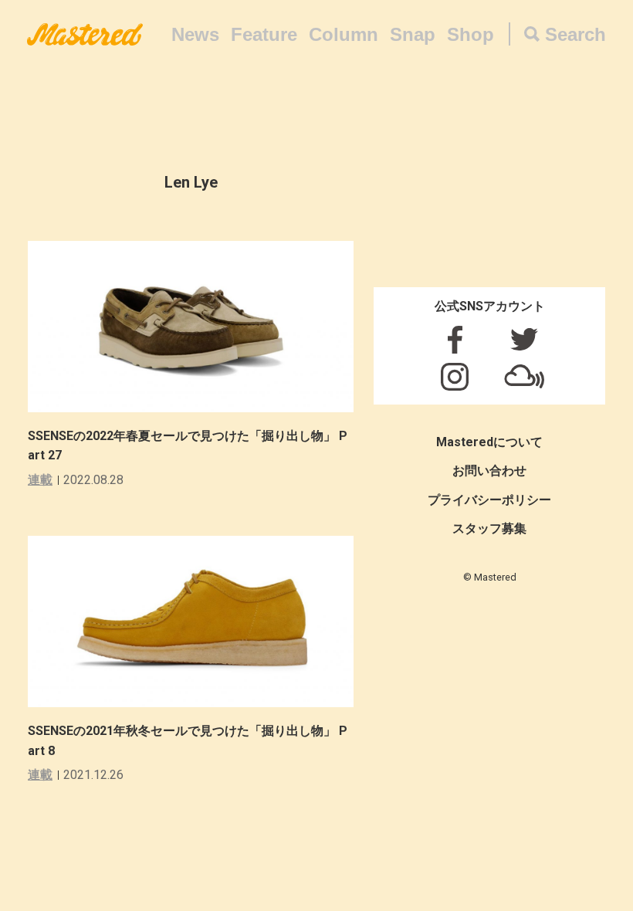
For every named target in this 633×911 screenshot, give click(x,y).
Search (575, 34)
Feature (264, 34)
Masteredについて (489, 442)
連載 (40, 479)
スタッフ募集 (489, 528)
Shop (470, 34)
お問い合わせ (489, 470)
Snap (412, 34)
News (195, 34)
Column (343, 34)
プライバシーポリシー (489, 500)
